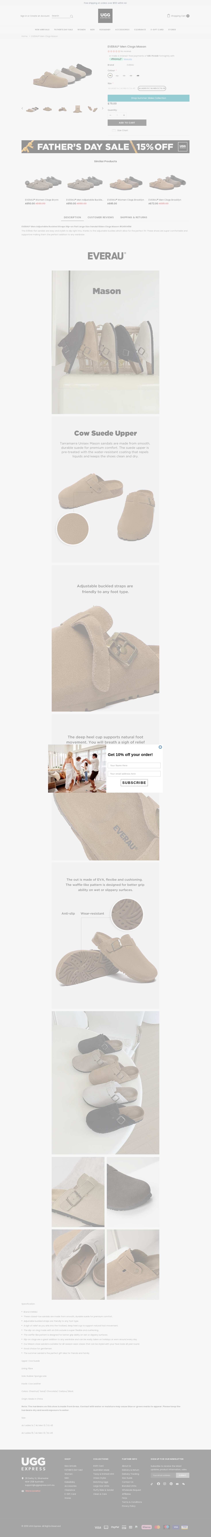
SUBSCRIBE (134, 783)
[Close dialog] (160, 747)
